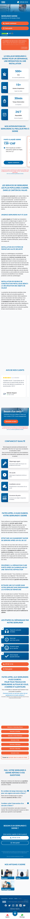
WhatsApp (22, 917)
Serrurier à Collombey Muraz (15, 727)
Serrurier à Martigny (15, 744)
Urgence (7, 917)
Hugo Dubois (4, 898)
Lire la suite (24, 47)
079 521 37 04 (9, 664)
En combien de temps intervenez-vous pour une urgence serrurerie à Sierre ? (13, 792)
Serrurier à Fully (15, 740)
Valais (15, 898)
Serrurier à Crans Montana (15, 735)
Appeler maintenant (10, 23)
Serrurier (11, 898)
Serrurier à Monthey (15, 748)
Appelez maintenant (13, 162)
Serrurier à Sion (15, 753)
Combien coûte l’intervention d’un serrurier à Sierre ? (12, 804)
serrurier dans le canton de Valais (18, 757)
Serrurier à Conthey (15, 731)
